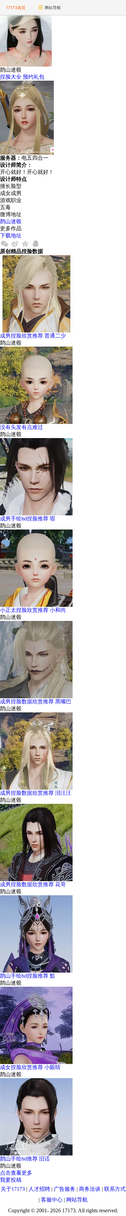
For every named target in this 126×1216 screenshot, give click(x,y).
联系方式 (115, 1189)
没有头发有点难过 (21, 427)
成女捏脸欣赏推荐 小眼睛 (30, 1067)
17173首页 (16, 7)
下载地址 (11, 235)
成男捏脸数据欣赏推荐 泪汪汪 (35, 793)
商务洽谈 (89, 1189)
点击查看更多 (16, 1173)
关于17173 (13, 1189)
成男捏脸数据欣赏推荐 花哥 (33, 884)
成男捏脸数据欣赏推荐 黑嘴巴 (35, 701)
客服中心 (51, 1200)
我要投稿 (11, 1180)
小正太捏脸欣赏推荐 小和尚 (33, 610)
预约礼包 (33, 77)
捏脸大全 (11, 77)
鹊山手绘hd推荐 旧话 (25, 1159)
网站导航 (53, 7)
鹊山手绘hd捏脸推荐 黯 (27, 976)
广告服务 (64, 1189)
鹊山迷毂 (11, 221)
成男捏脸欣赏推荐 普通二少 (33, 336)
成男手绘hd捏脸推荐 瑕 (27, 518)
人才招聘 (39, 1189)
